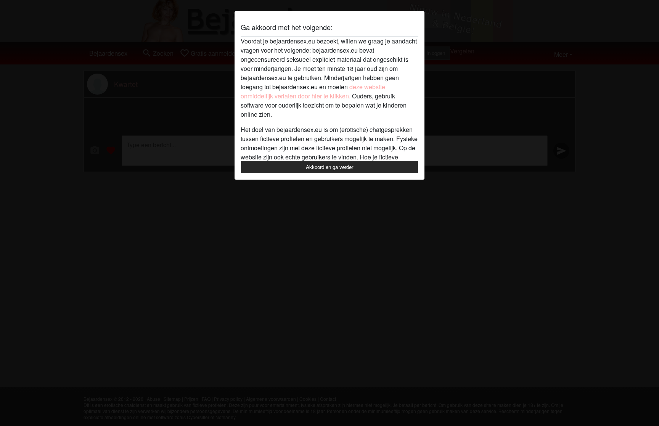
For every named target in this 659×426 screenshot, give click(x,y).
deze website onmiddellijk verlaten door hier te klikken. (313, 91)
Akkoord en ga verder (329, 166)
